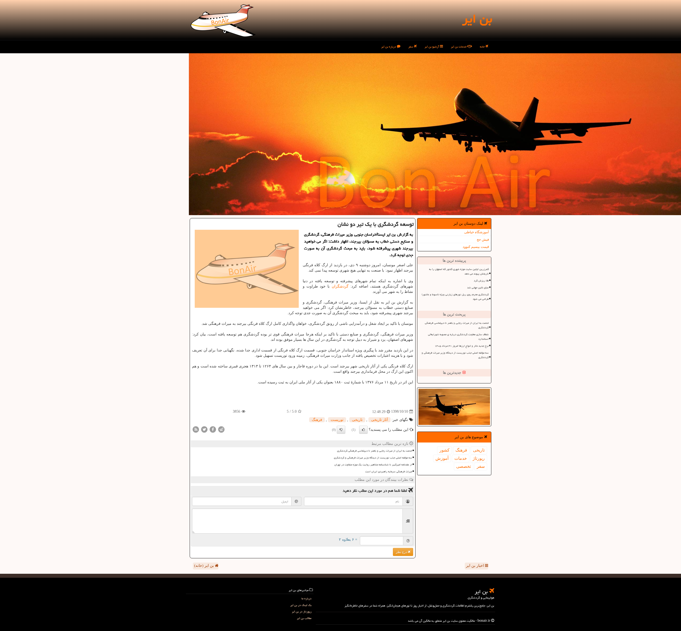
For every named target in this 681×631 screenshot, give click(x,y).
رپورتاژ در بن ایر (302, 611)
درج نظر (402, 552)
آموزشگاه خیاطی (476, 232)
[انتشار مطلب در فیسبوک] (213, 429)
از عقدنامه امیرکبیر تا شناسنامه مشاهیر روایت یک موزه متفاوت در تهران (373, 464)
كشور (444, 450)
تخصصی (463, 466)
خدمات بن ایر (459, 46)
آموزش (442, 458)
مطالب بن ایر (304, 618)
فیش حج (483, 239)
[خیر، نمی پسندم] (341, 430)
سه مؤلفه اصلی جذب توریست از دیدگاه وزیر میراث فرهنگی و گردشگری (455, 355)
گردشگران (340, 286)
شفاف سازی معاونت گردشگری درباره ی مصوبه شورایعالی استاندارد (458, 337)
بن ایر (477, 18)
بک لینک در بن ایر (301, 605)
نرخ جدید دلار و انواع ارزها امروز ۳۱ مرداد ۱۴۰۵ (462, 346)
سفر (411, 46)
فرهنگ (461, 450)
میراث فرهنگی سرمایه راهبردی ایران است (388, 471)
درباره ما (306, 598)
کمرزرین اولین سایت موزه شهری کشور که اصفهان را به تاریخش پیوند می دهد (459, 271)
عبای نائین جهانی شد (478, 287)
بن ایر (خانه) (204, 566)
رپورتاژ (479, 458)
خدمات (460, 458)
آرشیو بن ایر (432, 46)
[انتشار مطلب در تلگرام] (221, 429)
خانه (482, 46)
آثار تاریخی (379, 420)
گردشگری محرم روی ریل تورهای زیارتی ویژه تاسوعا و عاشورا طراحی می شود (455, 297)
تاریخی (479, 450)
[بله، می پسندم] (363, 430)
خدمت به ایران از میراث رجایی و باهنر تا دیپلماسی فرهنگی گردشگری (457, 325)
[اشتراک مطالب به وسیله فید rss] (196, 429)
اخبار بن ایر (475, 566)
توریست (337, 420)
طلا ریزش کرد (481, 280)
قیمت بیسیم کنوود (476, 247)
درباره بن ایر (389, 46)
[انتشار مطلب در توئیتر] (204, 429)
